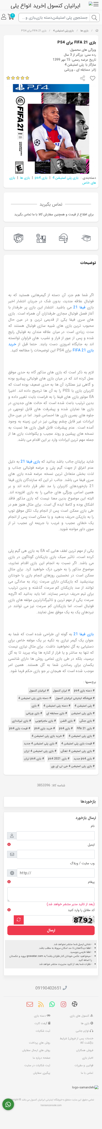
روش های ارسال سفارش (36, 1050)
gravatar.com (35, 956)
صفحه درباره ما (41, 1058)
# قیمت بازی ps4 (19, 728)
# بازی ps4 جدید (84, 758)
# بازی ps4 (66, 728)
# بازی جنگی (86, 721)
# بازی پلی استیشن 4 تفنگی (77, 751)
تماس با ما (87, 1073)
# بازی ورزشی (34, 713)
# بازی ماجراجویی (45, 721)
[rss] (41, 1005)
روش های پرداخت (39, 1042)
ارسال (51, 930)
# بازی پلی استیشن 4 (81, 736)
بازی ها (84, 31)
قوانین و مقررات (83, 1065)
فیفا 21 (79, 307)
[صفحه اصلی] (96, 31)
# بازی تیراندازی (21, 721)
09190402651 (48, 988)
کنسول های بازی (80, 1016)
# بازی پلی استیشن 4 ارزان (40, 751)
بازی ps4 (41, 177)
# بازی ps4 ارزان (34, 758)
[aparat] (75, 1005)
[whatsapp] (52, 1005)
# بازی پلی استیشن (82, 713)
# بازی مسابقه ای (56, 713)
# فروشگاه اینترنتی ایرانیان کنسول (74, 698)
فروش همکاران (84, 1050)
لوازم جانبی (83, 1031)
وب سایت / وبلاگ (82, 863)
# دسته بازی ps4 (84, 690)
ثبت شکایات (43, 1031)
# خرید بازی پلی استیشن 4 (48, 736)
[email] (30, 1005)
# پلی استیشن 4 (84, 705)
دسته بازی (40, 1016)
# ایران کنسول (61, 690)
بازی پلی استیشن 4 (63, 31)
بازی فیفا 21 (31, 461)
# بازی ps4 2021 (58, 758)
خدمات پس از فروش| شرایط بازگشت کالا (76, 1040)
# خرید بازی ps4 (44, 728)
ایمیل (91, 844)
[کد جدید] (19, 920)
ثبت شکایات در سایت (37, 1065)
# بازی (35, 705)
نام (93, 826)
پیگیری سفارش (41, 1073)
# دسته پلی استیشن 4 (56, 705)
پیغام (91, 882)
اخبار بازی (87, 1058)
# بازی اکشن (67, 721)
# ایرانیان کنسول (39, 690)
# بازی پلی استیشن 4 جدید (40, 743)
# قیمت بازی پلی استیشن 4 (77, 743)
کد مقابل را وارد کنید (81, 910)
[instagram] (63, 1005)
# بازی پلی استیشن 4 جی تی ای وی (72, 766)
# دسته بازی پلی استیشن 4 (34, 698)
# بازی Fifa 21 (85, 728)
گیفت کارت (41, 1023)
